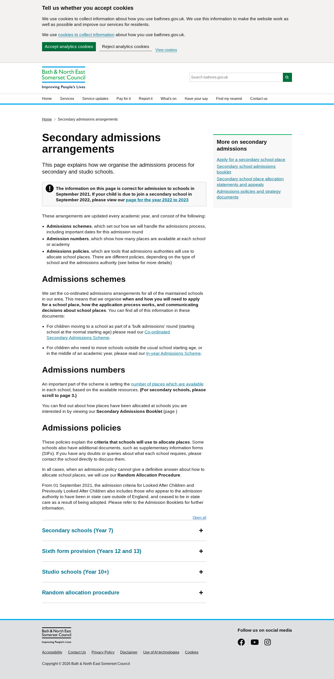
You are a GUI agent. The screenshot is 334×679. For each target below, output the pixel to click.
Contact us (258, 99)
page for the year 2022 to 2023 (157, 199)
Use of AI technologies (161, 652)
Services (67, 99)
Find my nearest (229, 99)
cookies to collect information (86, 34)
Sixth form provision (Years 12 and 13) (91, 551)
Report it (145, 99)
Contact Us (77, 652)
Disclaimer (128, 652)
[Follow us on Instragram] (267, 644)
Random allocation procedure (80, 592)
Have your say (196, 99)
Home (47, 99)
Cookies (191, 652)
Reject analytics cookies (125, 46)
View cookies (166, 50)
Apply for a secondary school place (251, 159)
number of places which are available (167, 384)
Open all (199, 518)
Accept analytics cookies (69, 46)
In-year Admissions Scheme (173, 353)
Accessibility (52, 652)
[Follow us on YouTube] (255, 644)
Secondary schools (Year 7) (77, 530)
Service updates (95, 99)
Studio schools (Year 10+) (75, 572)
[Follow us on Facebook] (241, 644)
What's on (169, 99)
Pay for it (124, 99)
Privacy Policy (103, 652)
